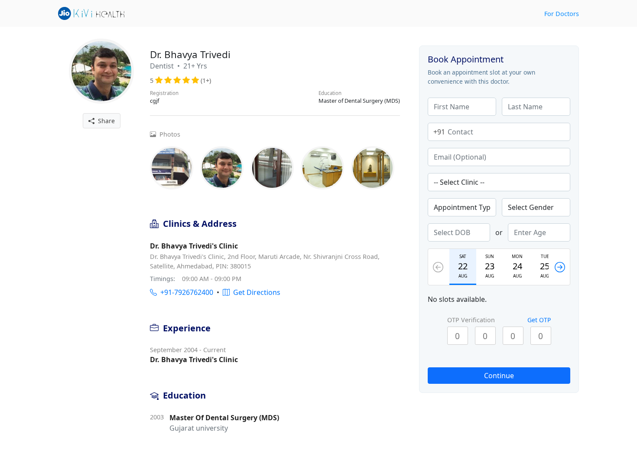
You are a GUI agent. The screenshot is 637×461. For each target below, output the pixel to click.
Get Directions (255, 292)
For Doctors (561, 14)
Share (104, 121)
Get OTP (539, 320)
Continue (499, 375)
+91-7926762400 (185, 292)
